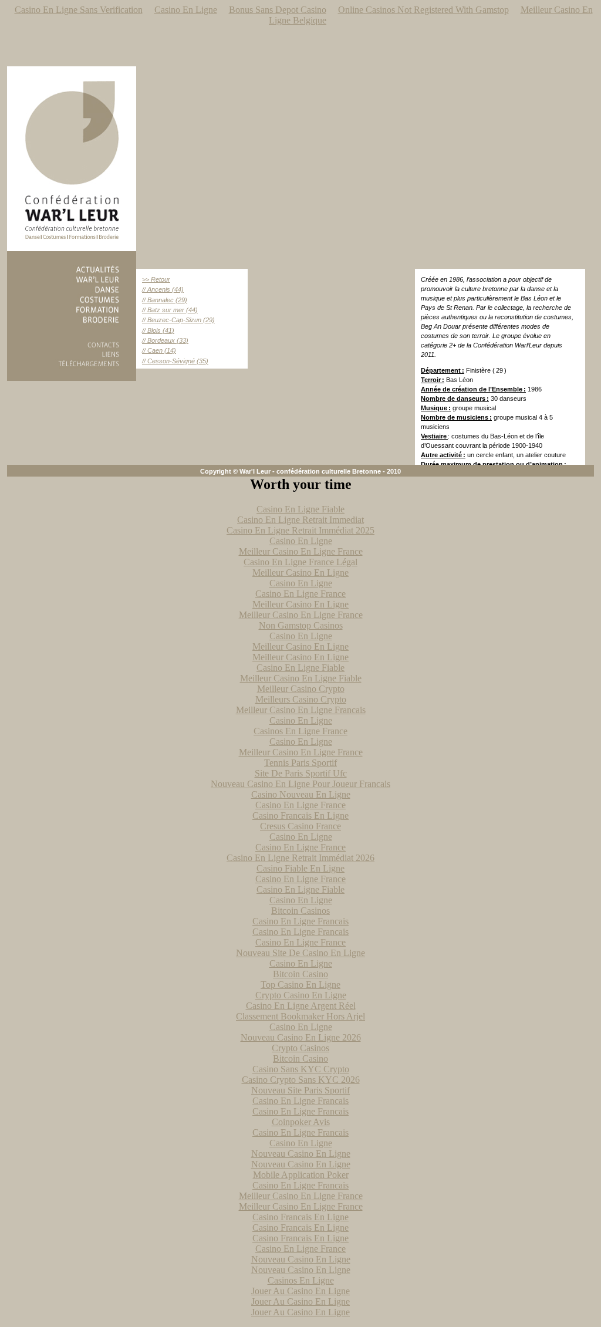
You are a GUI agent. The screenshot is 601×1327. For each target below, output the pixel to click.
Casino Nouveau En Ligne (300, 794)
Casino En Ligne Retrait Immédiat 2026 (300, 858)
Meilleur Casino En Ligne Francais (301, 710)
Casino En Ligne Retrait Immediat (300, 520)
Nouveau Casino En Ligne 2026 (301, 1037)
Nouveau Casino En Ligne (300, 1154)
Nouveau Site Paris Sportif (300, 1090)
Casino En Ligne (185, 10)
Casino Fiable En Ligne (300, 868)
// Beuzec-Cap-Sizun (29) (178, 319)
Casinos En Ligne (301, 1280)
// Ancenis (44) (163, 289)
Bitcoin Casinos (300, 911)
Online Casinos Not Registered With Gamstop (423, 10)
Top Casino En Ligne (300, 985)
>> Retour (156, 279)
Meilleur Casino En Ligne (300, 573)
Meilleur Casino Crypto (301, 689)
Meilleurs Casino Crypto (300, 699)
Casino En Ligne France (300, 594)
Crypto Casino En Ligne (300, 995)
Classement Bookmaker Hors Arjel (300, 1016)
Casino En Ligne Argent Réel (301, 1006)
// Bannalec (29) (164, 299)
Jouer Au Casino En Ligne (300, 1291)
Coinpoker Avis (301, 1122)
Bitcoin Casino (300, 974)
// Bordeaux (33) (165, 340)
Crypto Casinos (300, 1048)
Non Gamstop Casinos (301, 625)
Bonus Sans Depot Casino (277, 10)
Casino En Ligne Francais (300, 921)
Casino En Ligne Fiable (300, 509)
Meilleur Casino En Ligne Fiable (301, 678)
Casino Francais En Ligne (300, 815)
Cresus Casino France (300, 826)
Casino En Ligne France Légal (300, 562)
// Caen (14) (159, 350)
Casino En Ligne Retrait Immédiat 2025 (300, 530)
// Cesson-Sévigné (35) (175, 360)
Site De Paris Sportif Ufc (301, 773)
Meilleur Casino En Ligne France (301, 551)
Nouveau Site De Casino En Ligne (300, 953)
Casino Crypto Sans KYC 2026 (301, 1080)
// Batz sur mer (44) (170, 309)
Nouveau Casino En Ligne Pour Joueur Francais (300, 784)
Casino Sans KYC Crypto (300, 1069)
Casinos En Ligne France (300, 731)
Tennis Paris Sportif (300, 763)
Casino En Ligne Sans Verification (79, 10)
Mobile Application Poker (301, 1175)
